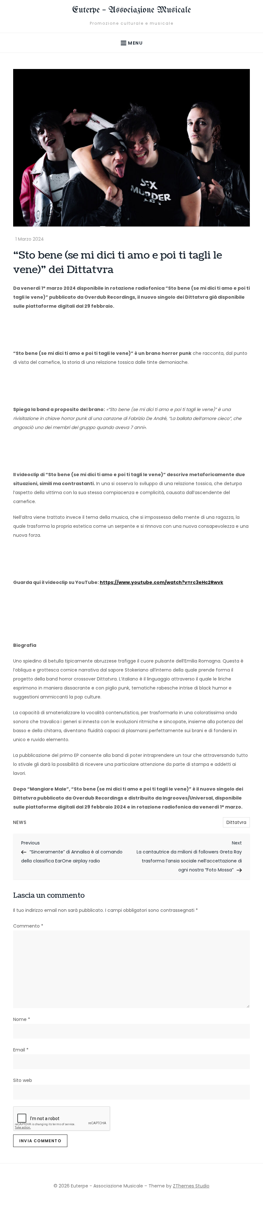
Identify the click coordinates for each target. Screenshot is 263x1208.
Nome (21, 1019)
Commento (28, 926)
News (20, 822)
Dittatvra (236, 822)
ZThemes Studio (191, 1186)
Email (21, 1050)
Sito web (22, 1080)
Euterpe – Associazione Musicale (131, 10)
